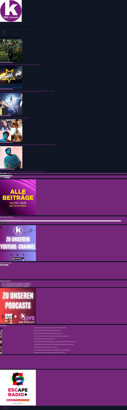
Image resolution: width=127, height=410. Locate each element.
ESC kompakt (5, 24)
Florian (10, 115)
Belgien (3, 34)
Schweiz (3, 33)
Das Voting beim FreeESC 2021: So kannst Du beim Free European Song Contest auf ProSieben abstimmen (27, 91)
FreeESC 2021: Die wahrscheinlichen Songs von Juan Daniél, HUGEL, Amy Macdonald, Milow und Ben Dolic (28, 144)
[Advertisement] (30, 272)
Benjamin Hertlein (11, 169)
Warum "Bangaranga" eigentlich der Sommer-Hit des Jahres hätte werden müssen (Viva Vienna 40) (49, 352)
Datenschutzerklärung (5, 407)
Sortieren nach (2, 177)
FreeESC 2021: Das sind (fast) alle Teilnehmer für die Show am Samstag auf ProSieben (22, 171)
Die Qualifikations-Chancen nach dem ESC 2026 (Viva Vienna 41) (44, 338)
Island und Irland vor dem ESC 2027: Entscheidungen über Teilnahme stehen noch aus (47, 330)
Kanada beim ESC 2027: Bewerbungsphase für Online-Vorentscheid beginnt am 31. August (48, 333)
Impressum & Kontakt (5, 408)
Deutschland (4, 31)
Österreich (3, 32)
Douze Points (11, 62)
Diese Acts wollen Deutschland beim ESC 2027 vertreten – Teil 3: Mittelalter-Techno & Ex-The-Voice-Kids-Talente (52, 349)
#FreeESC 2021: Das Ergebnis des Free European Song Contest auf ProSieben (20, 64)
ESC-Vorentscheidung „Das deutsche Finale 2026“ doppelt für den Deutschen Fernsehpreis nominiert (50, 327)
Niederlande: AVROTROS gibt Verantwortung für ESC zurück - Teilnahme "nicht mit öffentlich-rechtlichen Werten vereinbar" (54, 344)
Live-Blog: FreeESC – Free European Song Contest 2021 (14, 117)
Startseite (3, 30)
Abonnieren (3, 223)
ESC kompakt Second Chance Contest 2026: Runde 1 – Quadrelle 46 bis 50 (19, 284)
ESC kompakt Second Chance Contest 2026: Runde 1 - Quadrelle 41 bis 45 (46, 347)
